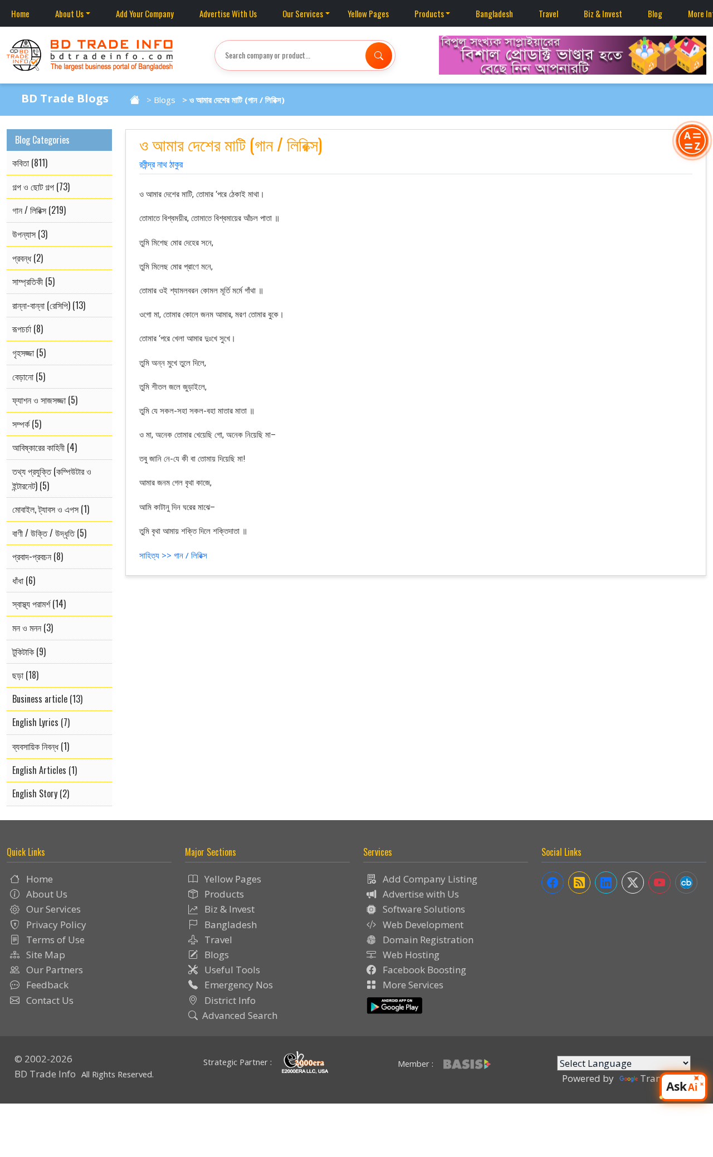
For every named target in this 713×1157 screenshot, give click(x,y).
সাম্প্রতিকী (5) (33, 281)
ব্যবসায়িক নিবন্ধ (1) (40, 746)
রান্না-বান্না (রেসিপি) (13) (48, 305)
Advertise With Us (228, 13)
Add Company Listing (428, 878)
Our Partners (53, 969)
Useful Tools (231, 969)
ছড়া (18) (25, 675)
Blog (655, 13)
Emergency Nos (237, 984)
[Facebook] (552, 882)
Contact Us (49, 1000)
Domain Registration (426, 939)
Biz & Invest (603, 13)
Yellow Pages (368, 13)
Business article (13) (47, 698)
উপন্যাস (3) (29, 234)
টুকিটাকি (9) (29, 651)
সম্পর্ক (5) (26, 423)
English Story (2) (40, 793)
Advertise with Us (419, 894)
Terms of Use (54, 939)
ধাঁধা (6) (23, 580)
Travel (548, 13)
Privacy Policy (55, 924)
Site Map (44, 954)
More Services (411, 984)
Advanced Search (239, 1015)
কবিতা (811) (29, 162)
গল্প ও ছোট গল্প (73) (41, 186)
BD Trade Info (45, 1073)
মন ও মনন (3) (32, 627)
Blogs (164, 99)
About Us (69, 13)
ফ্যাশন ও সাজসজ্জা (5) (44, 399)
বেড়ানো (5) (28, 376)
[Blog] (579, 882)
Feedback (46, 984)
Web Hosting (409, 954)
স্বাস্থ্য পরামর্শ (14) (39, 603)
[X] (633, 882)
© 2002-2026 (43, 1058)
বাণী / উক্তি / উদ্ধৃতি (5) (49, 533)
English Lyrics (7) (41, 722)
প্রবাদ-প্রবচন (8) (37, 556)
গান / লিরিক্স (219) (39, 210)
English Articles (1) (44, 770)
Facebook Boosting (423, 969)
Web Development (421, 924)
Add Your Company (145, 13)
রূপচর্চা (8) (27, 328)
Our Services (302, 13)
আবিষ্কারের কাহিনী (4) (44, 447)
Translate (661, 1078)
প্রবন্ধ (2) (27, 257)
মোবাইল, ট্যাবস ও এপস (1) (50, 509)
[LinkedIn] (606, 882)
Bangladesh (494, 13)
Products (429, 13)
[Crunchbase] (686, 882)
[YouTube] (659, 882)
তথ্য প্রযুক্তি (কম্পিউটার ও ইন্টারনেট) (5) (51, 478)
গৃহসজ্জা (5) (29, 352)
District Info (229, 1000)
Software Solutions (422, 909)
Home (20, 13)
